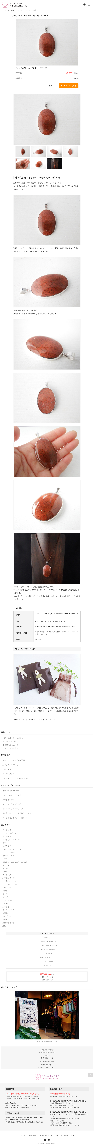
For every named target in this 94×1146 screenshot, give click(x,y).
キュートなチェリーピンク (12, 809)
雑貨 (4, 926)
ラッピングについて (48, 957)
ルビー (5, 904)
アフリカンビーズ (9, 833)
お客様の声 (49, 954)
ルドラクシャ (7, 900)
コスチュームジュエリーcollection (15, 862)
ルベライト (6, 769)
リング (5, 897)
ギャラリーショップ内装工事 (13, 760)
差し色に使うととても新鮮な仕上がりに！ (18, 813)
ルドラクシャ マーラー (11, 765)
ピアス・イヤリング (10, 884)
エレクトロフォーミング (11, 849)
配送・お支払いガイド (49, 942)
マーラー (5, 894)
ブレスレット (7, 888)
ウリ (4, 843)
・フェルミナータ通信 (9, 748)
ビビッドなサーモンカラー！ (13, 795)
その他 (5, 868)
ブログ (5, 891)
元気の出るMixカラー (10, 791)
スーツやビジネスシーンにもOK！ (15, 818)
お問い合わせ (48, 962)
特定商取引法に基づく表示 (49, 1135)
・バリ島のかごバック (9, 741)
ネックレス (6, 875)
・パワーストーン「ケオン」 (12, 738)
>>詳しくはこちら (47, 980)
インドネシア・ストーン (11, 840)
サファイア (6, 865)
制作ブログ (6, 916)
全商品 (5, 913)
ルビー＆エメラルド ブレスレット (15, 778)
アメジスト (6, 836)
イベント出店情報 (48, 949)
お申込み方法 (48, 938)
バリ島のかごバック (10, 881)
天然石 (5, 920)
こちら (40, 719)
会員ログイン (48, 965)
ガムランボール (8, 852)
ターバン (5, 872)
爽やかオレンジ (8, 800)
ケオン (5, 859)
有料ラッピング (56, 1123)
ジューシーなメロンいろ (11, 804)
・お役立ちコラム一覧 (9, 745)
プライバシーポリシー (68, 1135)
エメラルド (6, 846)
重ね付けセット (8, 923)
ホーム (23, 1135)
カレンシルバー (8, 856)
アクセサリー (7, 830)
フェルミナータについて (48, 946)
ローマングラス (8, 774)
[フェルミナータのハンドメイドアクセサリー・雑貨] (14, 4)
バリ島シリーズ (8, 878)
